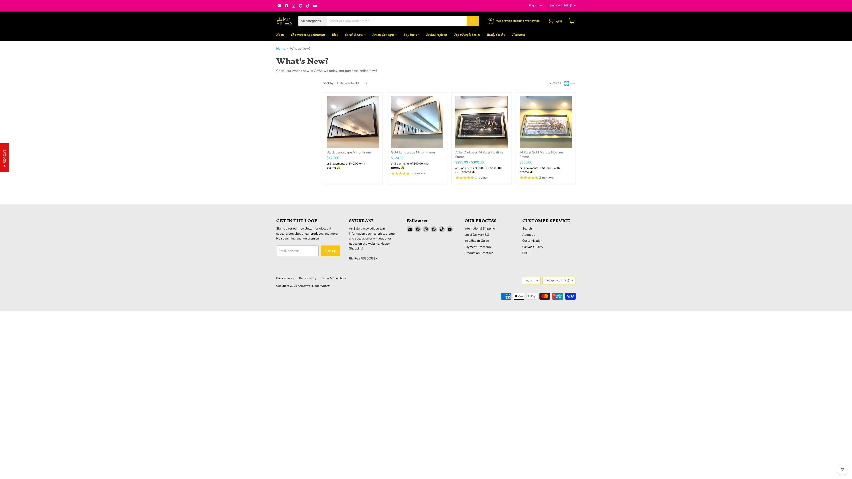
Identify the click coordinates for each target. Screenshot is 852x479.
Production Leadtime (478, 253)
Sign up (330, 251)
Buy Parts (411, 34)
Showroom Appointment (308, 34)
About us (528, 235)
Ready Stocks (496, 34)
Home (280, 34)
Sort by (328, 83)
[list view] (573, 83)
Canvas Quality (532, 247)
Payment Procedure (478, 247)
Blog (335, 34)
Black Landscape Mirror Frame (349, 152)
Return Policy (307, 278)
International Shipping (479, 228)
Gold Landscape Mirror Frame (413, 152)
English (533, 5)
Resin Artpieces (437, 34)
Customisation (532, 241)
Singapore (561, 5)
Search (527, 228)
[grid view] (567, 83)
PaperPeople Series (467, 34)
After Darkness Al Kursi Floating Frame (479, 154)
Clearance (518, 34)
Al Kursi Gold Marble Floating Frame (541, 154)
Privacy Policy (285, 278)
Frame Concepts (383, 34)
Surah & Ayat (354, 34)
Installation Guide (476, 241)
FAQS (526, 253)
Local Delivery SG (476, 235)
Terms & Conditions (333, 278)
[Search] (473, 21)
